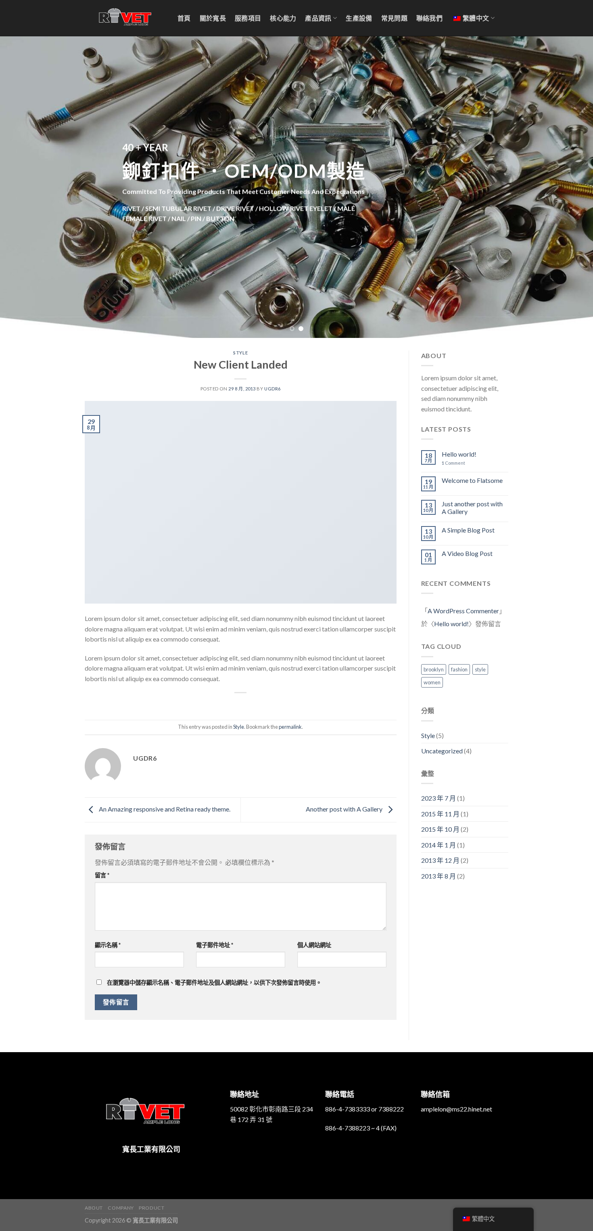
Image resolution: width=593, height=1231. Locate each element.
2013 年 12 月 (440, 860)
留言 (102, 875)
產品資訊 (318, 18)
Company (121, 1208)
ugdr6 (272, 388)
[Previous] (22, 187)
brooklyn (434, 669)
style (480, 669)
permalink (290, 727)
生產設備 (359, 18)
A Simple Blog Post (468, 530)
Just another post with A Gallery (472, 507)
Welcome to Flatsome (472, 480)
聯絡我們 (429, 18)
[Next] (571, 187)
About (94, 1208)
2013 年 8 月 (438, 876)
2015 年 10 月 (440, 829)
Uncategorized (442, 751)
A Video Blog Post (467, 553)
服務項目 (248, 18)
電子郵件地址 (214, 945)
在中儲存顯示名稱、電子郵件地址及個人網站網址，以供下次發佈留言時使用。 (214, 982)
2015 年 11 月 (440, 814)
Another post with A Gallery (345, 809)
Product (151, 1208)
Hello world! (459, 454)
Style (240, 352)
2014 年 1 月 (438, 845)
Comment (453, 463)
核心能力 (283, 18)
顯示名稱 (108, 945)
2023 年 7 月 (438, 798)
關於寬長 (213, 18)
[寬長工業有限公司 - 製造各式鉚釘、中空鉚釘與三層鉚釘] (125, 18)
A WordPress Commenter (463, 610)
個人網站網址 (314, 945)
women (432, 682)
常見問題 (394, 18)
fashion (459, 669)
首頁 (184, 18)
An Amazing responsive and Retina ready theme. (164, 809)
